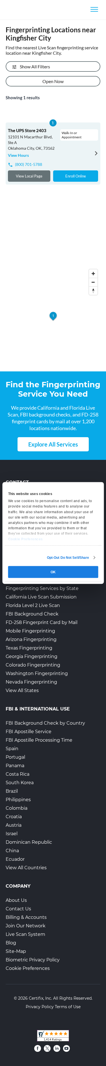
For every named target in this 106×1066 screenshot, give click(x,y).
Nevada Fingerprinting (31, 682)
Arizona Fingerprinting (31, 639)
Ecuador (15, 859)
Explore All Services (53, 444)
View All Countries (26, 867)
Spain (12, 748)
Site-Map (16, 951)
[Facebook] (37, 1048)
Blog (11, 943)
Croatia (14, 816)
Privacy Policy (40, 1006)
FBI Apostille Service (28, 731)
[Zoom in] (93, 273)
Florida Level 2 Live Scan (33, 605)
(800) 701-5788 (28, 164)
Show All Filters (35, 66)
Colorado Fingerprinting (33, 665)
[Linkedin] (56, 1048)
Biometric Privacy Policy (33, 960)
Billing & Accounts (26, 917)
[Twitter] (47, 1048)
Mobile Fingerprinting (30, 631)
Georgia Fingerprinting (31, 656)
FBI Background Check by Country (45, 723)
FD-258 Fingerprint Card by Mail (41, 622)
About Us (16, 900)
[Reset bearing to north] (93, 290)
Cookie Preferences (28, 968)
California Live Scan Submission (41, 597)
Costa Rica (17, 774)
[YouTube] (66, 1048)
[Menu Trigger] (94, 9)
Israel (12, 833)
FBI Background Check (32, 614)
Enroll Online (75, 176)
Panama (15, 765)
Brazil (12, 791)
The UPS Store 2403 (27, 130)
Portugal (15, 757)
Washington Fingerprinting (37, 673)
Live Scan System (25, 934)
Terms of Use (68, 1006)
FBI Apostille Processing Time (39, 740)
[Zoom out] (93, 282)
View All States (22, 690)
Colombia (16, 808)
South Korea (20, 782)
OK (53, 572)
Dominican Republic (29, 842)
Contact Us (18, 908)
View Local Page (29, 176)
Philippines (18, 799)
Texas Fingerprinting (29, 648)
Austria (13, 825)
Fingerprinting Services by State (42, 588)
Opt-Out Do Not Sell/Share (68, 558)
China (12, 850)
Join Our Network (26, 925)
